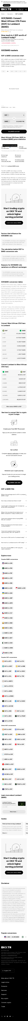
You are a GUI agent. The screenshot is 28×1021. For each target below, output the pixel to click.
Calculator (10, 14)
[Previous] (2, 937)
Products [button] (4, 986)
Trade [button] (3, 1006)
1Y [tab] (20, 71)
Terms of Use (12, 917)
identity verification (13, 453)
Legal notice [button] (5, 982)
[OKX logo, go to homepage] (6, 9)
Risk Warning (21, 917)
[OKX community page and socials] (13, 1016)
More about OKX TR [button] (7, 978)
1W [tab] (12, 71)
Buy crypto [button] (4, 998)
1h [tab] (3, 71)
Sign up (21, 9)
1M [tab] (16, 71)
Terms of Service (19, 920)
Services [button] (4, 990)
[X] (2, 1016)
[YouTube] (10, 1016)
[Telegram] (4, 1016)
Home (3, 14)
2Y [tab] (24, 71)
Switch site (6, 5)
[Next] (26, 937)
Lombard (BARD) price (13, 166)
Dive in (4, 833)
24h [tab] (7, 71)
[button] (16, 9)
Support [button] (4, 994)
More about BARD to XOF (14, 406)
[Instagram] (7, 1016)
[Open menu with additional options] (26, 9)
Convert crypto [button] (6, 1002)
